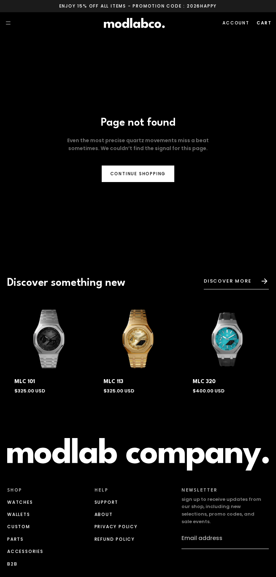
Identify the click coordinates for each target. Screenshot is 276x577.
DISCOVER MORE (228, 281)
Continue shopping (138, 174)
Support (107, 502)
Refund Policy (115, 539)
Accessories (25, 551)
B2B (12, 563)
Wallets (18, 514)
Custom (18, 527)
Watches (20, 502)
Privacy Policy (116, 527)
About (104, 514)
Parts (15, 539)
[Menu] (8, 23)
